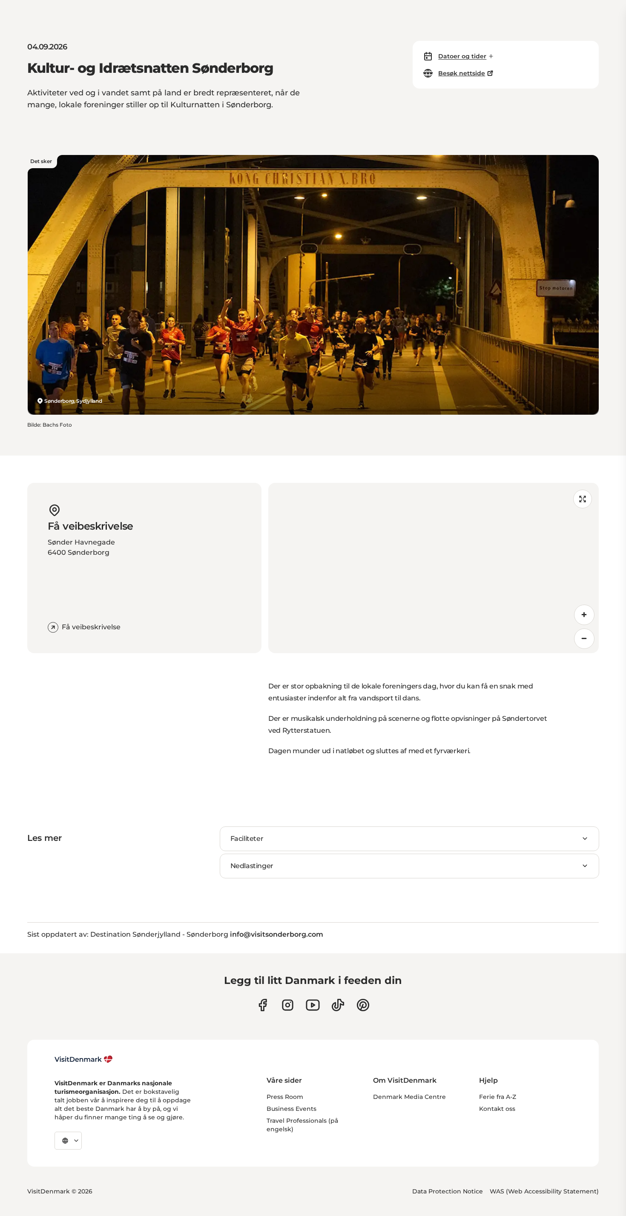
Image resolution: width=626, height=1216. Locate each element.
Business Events (291, 1109)
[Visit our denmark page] (262, 1005)
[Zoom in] (584, 615)
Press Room (285, 1097)
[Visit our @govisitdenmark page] (337, 1005)
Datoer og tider (462, 56)
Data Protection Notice (447, 1191)
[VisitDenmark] (84, 1059)
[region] (433, 568)
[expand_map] (582, 499)
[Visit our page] (287, 1005)
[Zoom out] (584, 638)
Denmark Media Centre (409, 1097)
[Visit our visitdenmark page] (312, 1005)
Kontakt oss (497, 1109)
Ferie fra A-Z (497, 1097)
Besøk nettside (461, 73)
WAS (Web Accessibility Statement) (544, 1191)
